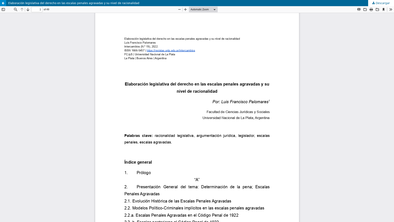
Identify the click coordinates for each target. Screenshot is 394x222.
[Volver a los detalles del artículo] (3, 3)
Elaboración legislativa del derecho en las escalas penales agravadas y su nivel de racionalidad (73, 3)
